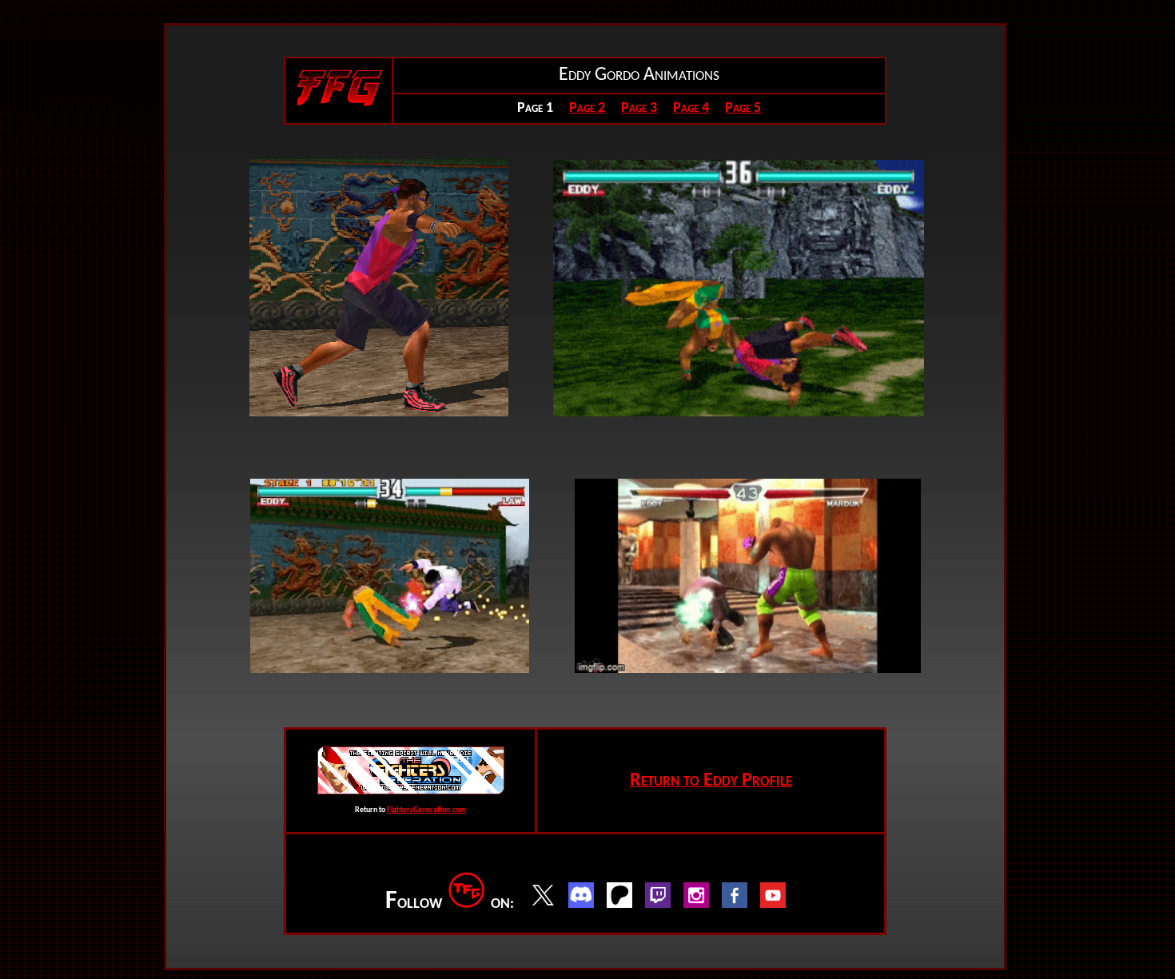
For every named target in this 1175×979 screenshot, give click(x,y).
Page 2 (587, 108)
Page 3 (639, 108)
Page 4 (691, 108)
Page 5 (743, 108)
